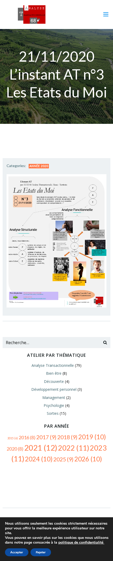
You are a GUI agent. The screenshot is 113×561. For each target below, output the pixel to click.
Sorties (53, 413)
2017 (46, 437)
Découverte (54, 381)
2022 (73, 447)
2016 (27, 437)
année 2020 (38, 166)
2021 (40, 447)
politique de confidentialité (81, 542)
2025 (63, 459)
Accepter (16, 552)
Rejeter (41, 552)
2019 (92, 437)
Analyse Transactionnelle (53, 365)
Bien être (53, 373)
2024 (39, 459)
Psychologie (54, 405)
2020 (15, 449)
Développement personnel (53, 389)
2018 (67, 437)
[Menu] (105, 14)
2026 (88, 459)
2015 (12, 438)
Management (53, 397)
